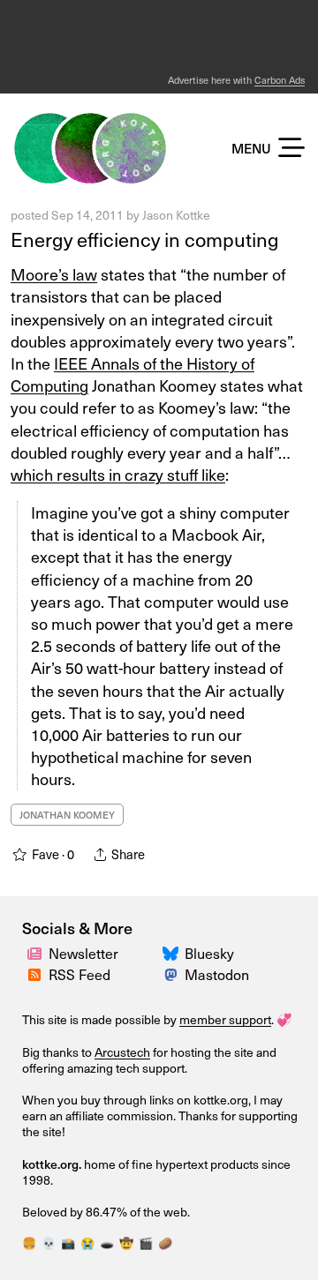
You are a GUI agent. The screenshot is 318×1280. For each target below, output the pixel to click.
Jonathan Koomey (67, 814)
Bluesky (209, 953)
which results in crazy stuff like (118, 474)
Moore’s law (54, 274)
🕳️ (107, 1243)
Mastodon (217, 974)
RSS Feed (79, 974)
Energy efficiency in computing (145, 239)
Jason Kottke (176, 214)
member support (225, 1019)
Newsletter (83, 953)
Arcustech (122, 1052)
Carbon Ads (279, 79)
